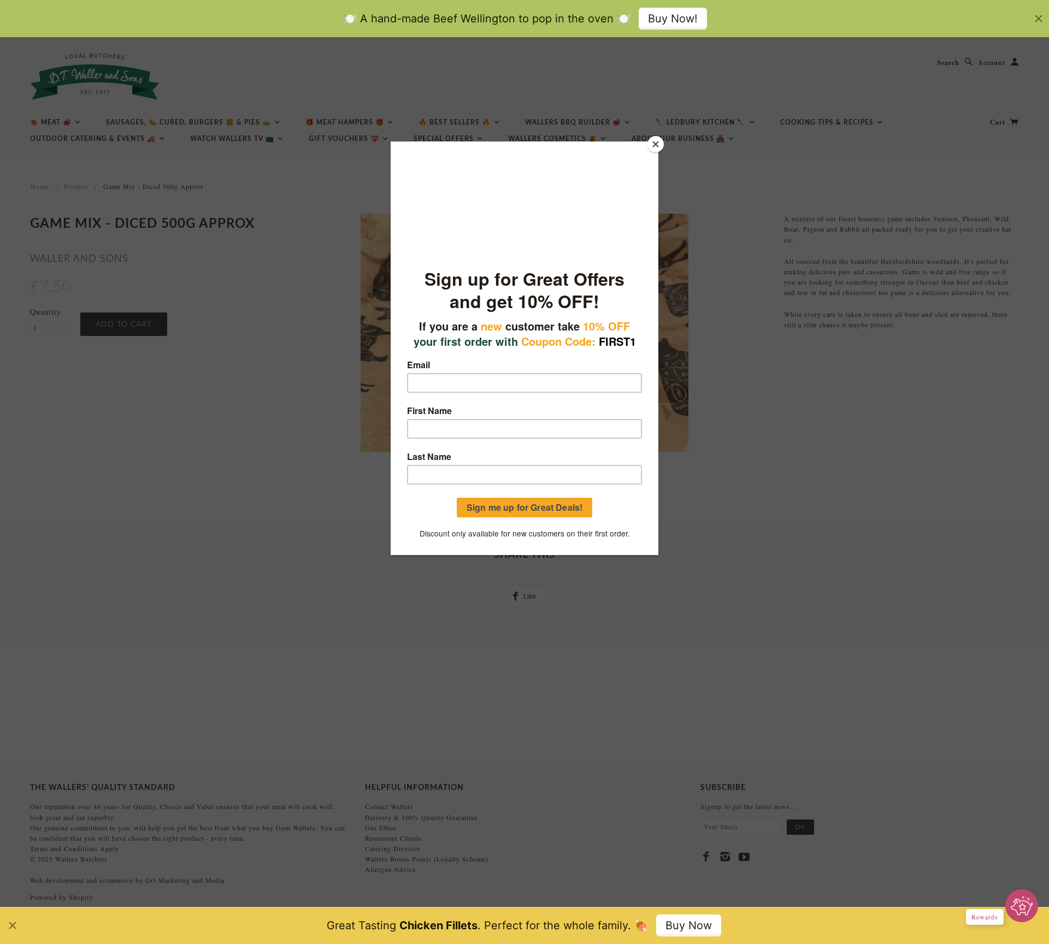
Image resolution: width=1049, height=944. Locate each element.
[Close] (655, 144)
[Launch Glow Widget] (1021, 905)
